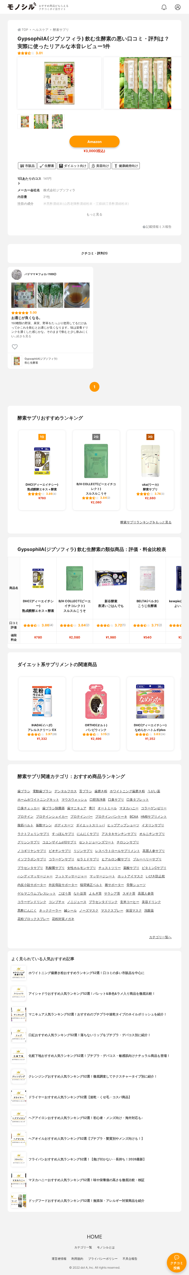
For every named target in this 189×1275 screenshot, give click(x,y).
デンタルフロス (65, 791)
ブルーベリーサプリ (147, 859)
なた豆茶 (80, 893)
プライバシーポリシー (103, 1258)
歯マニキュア (76, 808)
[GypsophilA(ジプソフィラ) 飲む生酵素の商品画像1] (59, 83)
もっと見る (94, 214)
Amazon (94, 142)
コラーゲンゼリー (154, 808)
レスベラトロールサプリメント (117, 851)
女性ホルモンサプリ (81, 868)
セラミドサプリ (88, 859)
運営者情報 (59, 1258)
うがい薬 (153, 791)
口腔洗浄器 (98, 799)
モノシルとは (106, 1247)
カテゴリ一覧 (83, 1247)
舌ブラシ (85, 791)
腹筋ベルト (25, 825)
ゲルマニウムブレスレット (36, 893)
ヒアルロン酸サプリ (116, 859)
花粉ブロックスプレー (33, 919)
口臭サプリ (116, 799)
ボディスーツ (64, 825)
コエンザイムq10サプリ (59, 842)
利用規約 (77, 1258)
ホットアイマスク (130, 876)
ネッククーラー (50, 910)
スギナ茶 (129, 893)
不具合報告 (130, 1258)
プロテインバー (81, 816)
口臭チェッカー (28, 808)
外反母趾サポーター (63, 885)
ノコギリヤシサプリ (31, 851)
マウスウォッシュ (74, 799)
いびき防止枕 (155, 876)
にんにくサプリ (88, 834)
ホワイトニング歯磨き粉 (127, 791)
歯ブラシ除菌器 (53, 808)
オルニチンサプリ (152, 834)
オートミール (107, 808)
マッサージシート (102, 876)
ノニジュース (76, 902)
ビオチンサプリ (60, 851)
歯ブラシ (23, 791)
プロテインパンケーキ (111, 816)
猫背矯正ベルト (91, 885)
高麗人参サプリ (153, 851)
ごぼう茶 (64, 893)
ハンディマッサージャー (35, 876)
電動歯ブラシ (42, 791)
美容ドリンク (151, 902)
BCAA (134, 816)
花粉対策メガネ (63, 919)
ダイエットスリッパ (90, 825)
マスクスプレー (112, 910)
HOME (94, 1237)
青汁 (92, 808)
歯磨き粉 (100, 791)
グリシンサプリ (28, 842)
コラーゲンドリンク (31, 902)
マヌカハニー (129, 808)
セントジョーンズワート (96, 842)
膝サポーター (114, 885)
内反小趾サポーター (31, 885)
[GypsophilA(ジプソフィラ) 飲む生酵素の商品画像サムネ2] (41, 121)
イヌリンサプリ (153, 825)
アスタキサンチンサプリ (119, 834)
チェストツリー (109, 868)
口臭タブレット (137, 799)
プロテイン (25, 816)
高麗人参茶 (146, 893)
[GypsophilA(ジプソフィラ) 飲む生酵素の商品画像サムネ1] (24, 121)
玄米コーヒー (129, 902)
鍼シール (70, 910)
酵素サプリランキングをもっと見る (146, 522)
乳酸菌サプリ (55, 868)
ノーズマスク (88, 910)
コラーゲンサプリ (61, 859)
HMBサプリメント (154, 816)
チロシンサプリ (128, 842)
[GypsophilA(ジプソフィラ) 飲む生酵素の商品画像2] (145, 83)
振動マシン (44, 825)
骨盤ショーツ (136, 885)
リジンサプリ (83, 851)
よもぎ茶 (95, 893)
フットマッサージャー (71, 876)
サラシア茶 (112, 893)
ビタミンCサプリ (154, 868)
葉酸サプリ (131, 868)
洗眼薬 (149, 910)
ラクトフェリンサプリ (33, 834)
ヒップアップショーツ (123, 825)
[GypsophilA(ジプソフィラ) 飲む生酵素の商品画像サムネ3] (57, 121)
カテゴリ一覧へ (160, 937)
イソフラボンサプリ (31, 859)
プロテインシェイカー (52, 816)
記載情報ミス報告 (159, 227)
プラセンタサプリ (30, 868)
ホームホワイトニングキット (38, 799)
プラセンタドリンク (103, 902)
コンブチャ (57, 902)
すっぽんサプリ (63, 834)
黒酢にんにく (27, 910)
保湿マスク (134, 910)
